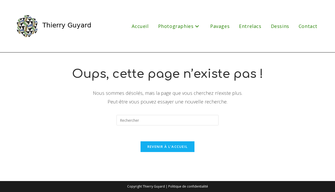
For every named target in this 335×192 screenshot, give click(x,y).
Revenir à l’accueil (167, 146)
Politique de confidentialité (188, 186)
